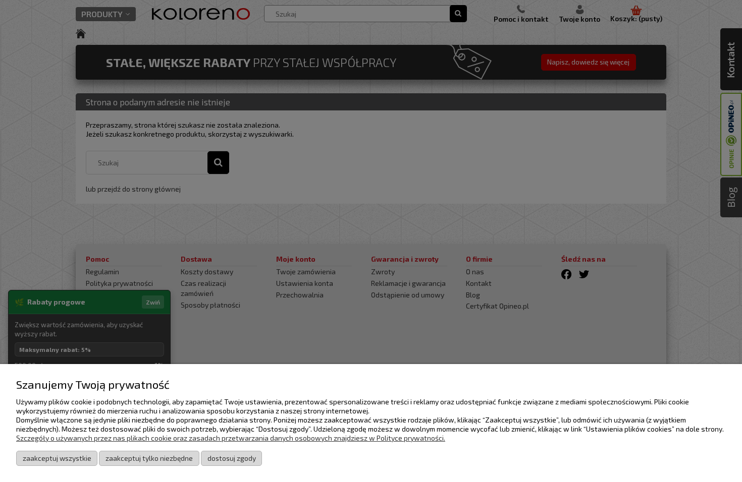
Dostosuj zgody (231, 458)
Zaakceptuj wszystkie (57, 458)
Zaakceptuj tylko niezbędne (149, 458)
